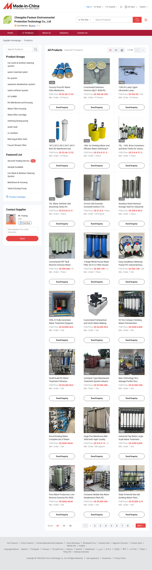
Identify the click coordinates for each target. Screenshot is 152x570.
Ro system (12, 78)
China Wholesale (73, 543)
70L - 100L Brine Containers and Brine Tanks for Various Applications (131, 148)
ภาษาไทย (133, 549)
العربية (100, 549)
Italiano (69, 549)
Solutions (64, 32)
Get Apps (131, 6)
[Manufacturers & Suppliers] (22, 5)
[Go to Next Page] (143, 50)
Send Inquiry (62, 107)
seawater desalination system (21, 84)
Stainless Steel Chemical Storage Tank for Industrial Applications (131, 206)
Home (10, 32)
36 (64, 525)
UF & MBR (12, 96)
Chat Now (26, 223)
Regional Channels (120, 543)
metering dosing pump (18, 120)
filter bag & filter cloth (17, 139)
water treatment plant (18, 72)
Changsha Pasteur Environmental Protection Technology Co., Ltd (34, 19)
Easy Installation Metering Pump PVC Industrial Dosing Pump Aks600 (132, 264)
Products (29, 32)
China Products (27, 543)
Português (35, 549)
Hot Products (12, 543)
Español (24, 549)
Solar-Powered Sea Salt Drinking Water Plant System (129, 497)
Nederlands (90, 549)
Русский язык (57, 549)
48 (70, 525)
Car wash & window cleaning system (21, 64)
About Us (46, 32)
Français (45, 549)
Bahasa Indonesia (82, 552)
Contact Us (82, 32)
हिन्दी (124, 549)
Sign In (89, 6)
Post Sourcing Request (146, 20)
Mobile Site (71, 545)
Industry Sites (104, 543)
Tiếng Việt (67, 552)
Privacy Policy (120, 558)
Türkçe (142, 549)
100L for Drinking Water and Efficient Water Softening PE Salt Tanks (97, 148)
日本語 (116, 549)
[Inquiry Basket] (121, 6)
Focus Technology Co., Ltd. (57, 558)
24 (57, 526)
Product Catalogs (17, 196)
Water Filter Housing (17, 108)
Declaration (106, 558)
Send (22, 238)
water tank (13, 126)
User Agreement (92, 558)
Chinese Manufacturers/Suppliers (49, 543)
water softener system (18, 90)
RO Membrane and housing (20, 102)
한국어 (108, 549)
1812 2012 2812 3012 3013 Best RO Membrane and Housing (62, 148)
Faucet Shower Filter (17, 145)
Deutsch (79, 549)
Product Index (136, 543)
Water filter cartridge (17, 114)
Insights (82, 545)
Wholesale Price (89, 543)
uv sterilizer (13, 133)
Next (139, 525)
